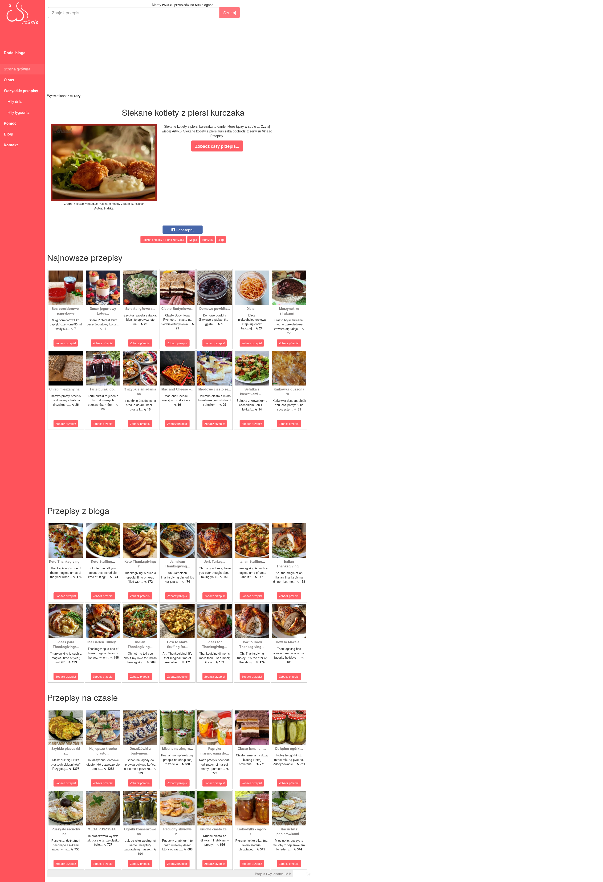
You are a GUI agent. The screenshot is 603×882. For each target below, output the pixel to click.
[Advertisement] (183, 56)
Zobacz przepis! (66, 343)
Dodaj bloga (14, 52)
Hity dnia (13, 101)
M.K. (288, 873)
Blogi (8, 134)
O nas (9, 79)
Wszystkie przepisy (21, 90)
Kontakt (11, 145)
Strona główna (17, 69)
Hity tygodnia (16, 112)
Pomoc (10, 123)
